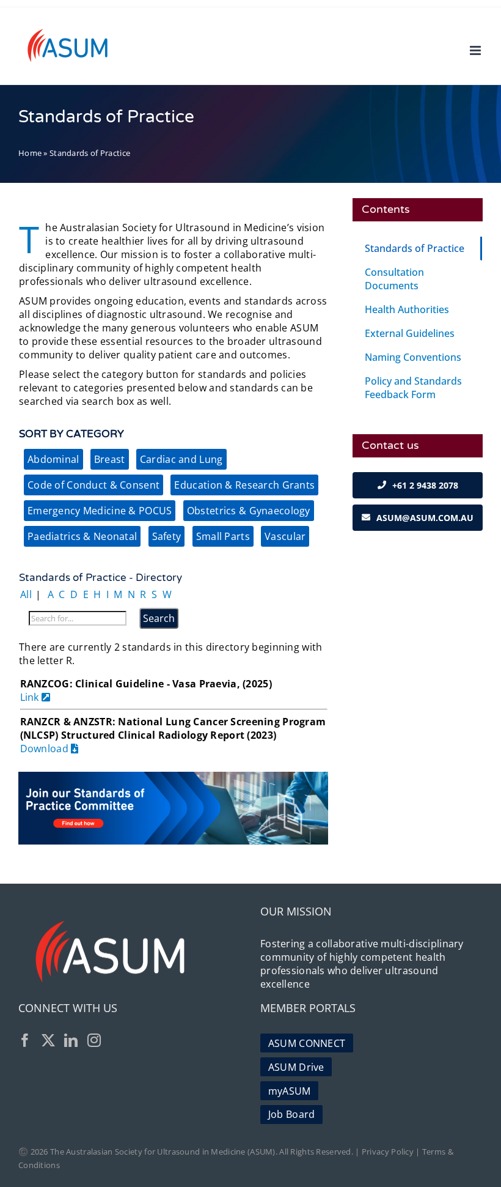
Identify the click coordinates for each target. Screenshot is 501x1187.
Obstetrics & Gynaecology (248, 510)
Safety (166, 536)
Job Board (291, 1114)
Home (30, 152)
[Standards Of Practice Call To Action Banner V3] (173, 776)
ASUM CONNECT (306, 1043)
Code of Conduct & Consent (93, 485)
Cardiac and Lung (181, 459)
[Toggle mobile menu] (476, 50)
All (26, 594)
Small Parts (223, 536)
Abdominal (53, 459)
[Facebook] (25, 1040)
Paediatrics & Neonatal (82, 536)
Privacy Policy (388, 1151)
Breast (109, 459)
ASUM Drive (296, 1067)
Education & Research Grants (244, 485)
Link (31, 697)
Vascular (285, 536)
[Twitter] (48, 1040)
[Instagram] (94, 1040)
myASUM (289, 1091)
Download (45, 748)
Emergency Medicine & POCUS (99, 510)
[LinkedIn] (71, 1040)
